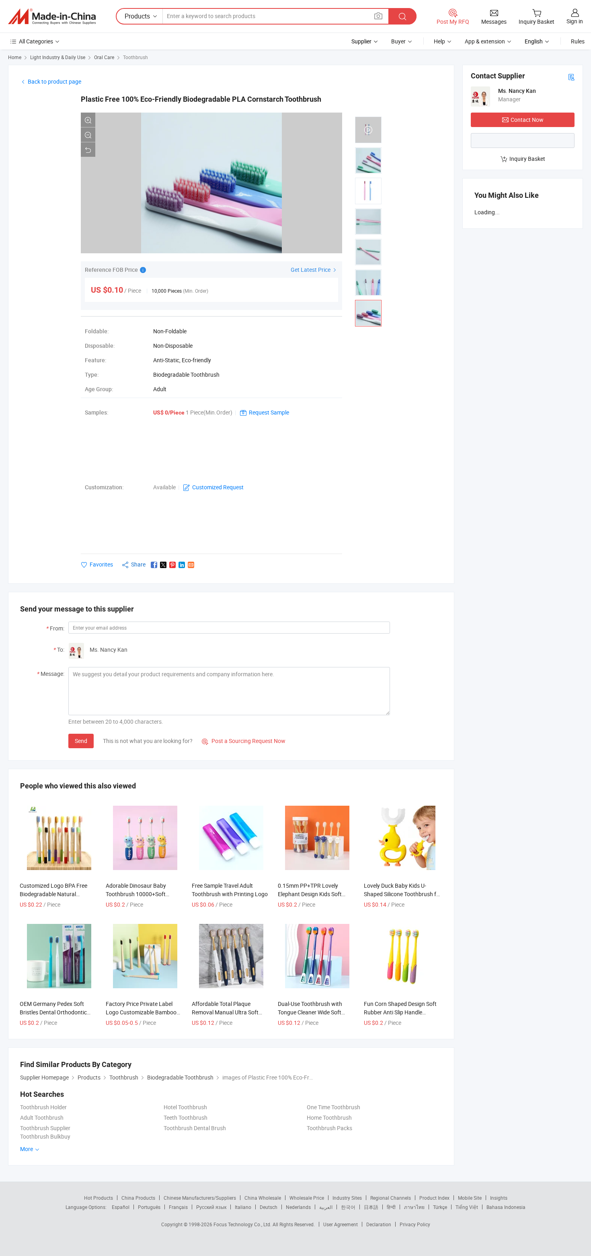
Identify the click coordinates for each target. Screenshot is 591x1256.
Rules (578, 41)
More (27, 1149)
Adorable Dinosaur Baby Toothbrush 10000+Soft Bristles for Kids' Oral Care (138, 894)
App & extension (485, 41)
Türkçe (440, 1207)
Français (178, 1207)
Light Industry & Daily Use (57, 57)
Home (14, 57)
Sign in (574, 21)
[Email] (191, 565)
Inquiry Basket (527, 158)
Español (120, 1207)
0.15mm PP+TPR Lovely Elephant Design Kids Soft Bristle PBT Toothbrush (310, 894)
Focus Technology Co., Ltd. (243, 1224)
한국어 (348, 1207)
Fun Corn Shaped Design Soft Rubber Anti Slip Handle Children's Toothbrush (400, 1012)
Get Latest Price (311, 269)
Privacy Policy (415, 1224)
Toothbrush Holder (43, 1107)
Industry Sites (347, 1197)
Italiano (243, 1207)
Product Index (434, 1197)
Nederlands (298, 1207)
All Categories (36, 41)
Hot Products (98, 1197)
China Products (138, 1197)
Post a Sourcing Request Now (243, 741)
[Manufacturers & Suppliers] (52, 16)
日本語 (371, 1207)
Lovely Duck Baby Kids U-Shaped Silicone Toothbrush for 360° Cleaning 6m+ (402, 894)
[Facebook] (154, 565)
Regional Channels (390, 1197)
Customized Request (218, 487)
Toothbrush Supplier (45, 1128)
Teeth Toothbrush (185, 1117)
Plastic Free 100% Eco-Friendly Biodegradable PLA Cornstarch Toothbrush (201, 99)
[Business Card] (571, 76)
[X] (163, 565)
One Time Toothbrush (333, 1107)
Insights (498, 1197)
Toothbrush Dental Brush (195, 1128)
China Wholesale (262, 1197)
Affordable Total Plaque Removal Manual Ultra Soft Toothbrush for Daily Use (225, 1012)
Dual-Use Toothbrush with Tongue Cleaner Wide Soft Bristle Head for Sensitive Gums (317, 1012)
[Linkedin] (182, 565)
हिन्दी (391, 1207)
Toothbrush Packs (329, 1128)
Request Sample (269, 412)
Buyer (398, 41)
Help (439, 41)
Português (149, 1207)
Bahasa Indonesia (505, 1207)
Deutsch (268, 1207)
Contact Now (527, 119)
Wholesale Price (306, 1197)
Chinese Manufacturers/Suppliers (200, 1197)
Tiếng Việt (467, 1207)
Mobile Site (470, 1197)
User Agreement (340, 1224)
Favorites (101, 564)
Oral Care (104, 57)
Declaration (378, 1224)
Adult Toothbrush (42, 1117)
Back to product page (54, 81)
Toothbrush (135, 57)
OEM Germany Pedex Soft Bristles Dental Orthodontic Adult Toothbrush (53, 1012)
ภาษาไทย (414, 1207)
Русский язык (211, 1207)
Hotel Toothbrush (185, 1107)
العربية (325, 1207)
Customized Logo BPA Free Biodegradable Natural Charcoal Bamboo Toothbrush (57, 894)
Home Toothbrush (329, 1117)
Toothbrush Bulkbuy (45, 1136)
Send (81, 741)
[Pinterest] (172, 565)
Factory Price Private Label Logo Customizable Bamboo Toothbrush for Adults (141, 1012)
